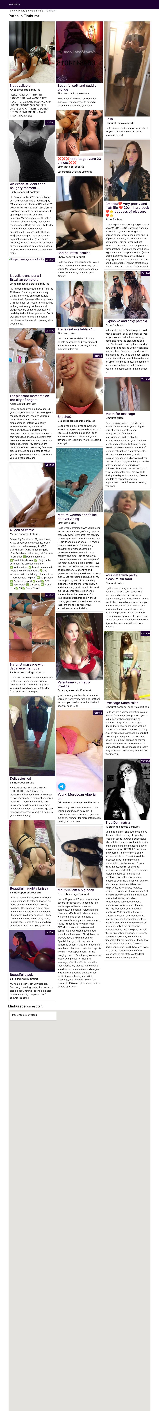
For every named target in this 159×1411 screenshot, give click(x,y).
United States (25, 10)
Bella (109, 119)
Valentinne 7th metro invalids (74, 684)
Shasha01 (65, 417)
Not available (20, 85)
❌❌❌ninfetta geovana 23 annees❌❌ (79, 160)
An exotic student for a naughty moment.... (27, 186)
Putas (12, 10)
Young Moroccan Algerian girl (78, 796)
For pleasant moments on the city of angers (29, 398)
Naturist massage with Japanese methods (27, 666)
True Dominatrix (117, 822)
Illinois (39, 10)
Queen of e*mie (22, 530)
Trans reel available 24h (76, 329)
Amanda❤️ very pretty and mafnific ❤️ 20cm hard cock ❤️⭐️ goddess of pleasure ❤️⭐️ (127, 209)
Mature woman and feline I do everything (78, 517)
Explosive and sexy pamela (126, 321)
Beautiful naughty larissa (29, 888)
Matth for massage (120, 414)
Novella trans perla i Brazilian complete (25, 277)
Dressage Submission (122, 703)
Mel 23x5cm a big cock (76, 890)
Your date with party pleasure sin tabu (121, 577)
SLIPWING (14, 4)
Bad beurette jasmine (74, 253)
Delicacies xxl (20, 778)
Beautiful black (21, 975)
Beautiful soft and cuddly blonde (77, 87)
